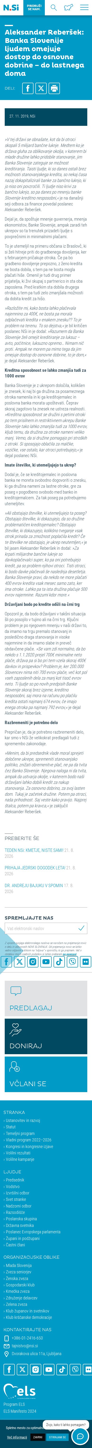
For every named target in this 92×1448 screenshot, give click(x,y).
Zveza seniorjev (18, 1272)
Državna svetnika (20, 1225)
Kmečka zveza (17, 1291)
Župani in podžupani (23, 1238)
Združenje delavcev (22, 1298)
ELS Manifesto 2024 (20, 1411)
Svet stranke (16, 1199)
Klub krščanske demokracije (29, 1317)
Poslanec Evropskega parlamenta (33, 1232)
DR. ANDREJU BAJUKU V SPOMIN (39, 888)
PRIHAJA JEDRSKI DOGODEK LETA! (40, 870)
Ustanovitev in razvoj (23, 1120)
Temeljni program (20, 1133)
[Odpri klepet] (80, 1436)
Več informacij (17, 1437)
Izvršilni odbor (17, 1193)
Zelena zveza (16, 1304)
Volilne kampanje (20, 1159)
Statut (11, 1127)
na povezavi (69, 954)
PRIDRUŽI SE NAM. (34, 7)
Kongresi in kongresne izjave (29, 1146)
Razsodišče (15, 1212)
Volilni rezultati (18, 1153)
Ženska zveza (17, 1278)
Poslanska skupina (21, 1218)
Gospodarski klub (20, 1285)
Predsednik (15, 1180)
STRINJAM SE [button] (57, 1437)
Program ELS (14, 1404)
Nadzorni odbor (18, 1206)
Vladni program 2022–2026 (28, 1140)
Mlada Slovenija (19, 1265)
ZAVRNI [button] (37, 1437)
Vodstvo (13, 1186)
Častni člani (15, 1245)
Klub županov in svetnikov (27, 1311)
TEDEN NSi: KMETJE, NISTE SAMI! (39, 853)
